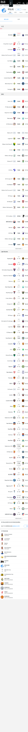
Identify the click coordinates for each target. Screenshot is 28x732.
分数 (10, 3)
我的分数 (19, 3)
